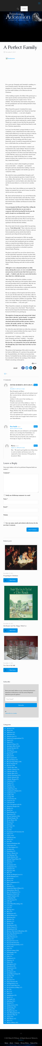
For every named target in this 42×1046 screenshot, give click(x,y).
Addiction (9, 732)
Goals (8, 863)
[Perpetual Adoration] (21, 3)
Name (5, 499)
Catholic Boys (11, 767)
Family (9, 835)
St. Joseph (9, 999)
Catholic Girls (10, 771)
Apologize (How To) (12, 746)
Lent (8, 902)
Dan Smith (13, 426)
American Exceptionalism (14, 738)
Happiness (9, 871)
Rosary (9, 970)
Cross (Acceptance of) (13, 804)
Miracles (9, 919)
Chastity (9, 785)
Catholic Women (11, 779)
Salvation (9, 980)
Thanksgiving (10, 1011)
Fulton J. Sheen (11, 853)
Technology (10, 1007)
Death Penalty (10, 812)
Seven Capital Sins (12, 985)
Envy (8, 828)
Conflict (9, 795)
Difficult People (11, 818)
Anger (8, 742)
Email (5, 507)
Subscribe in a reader (11, 713)
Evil (8, 830)
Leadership (10, 898)
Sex (8, 989)
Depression (10, 814)
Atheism (9, 750)
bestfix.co (21, 1040)
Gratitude (9, 869)
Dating (8, 808)
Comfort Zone (10, 789)
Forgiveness (10, 845)
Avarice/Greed (11, 752)
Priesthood (10, 958)
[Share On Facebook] (23, 368)
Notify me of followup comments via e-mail (18, 495)
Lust (8, 908)
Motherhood (10, 929)
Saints (8, 978)
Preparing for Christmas (10, 576)
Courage (9, 797)
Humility (9, 886)
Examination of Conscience (14, 832)
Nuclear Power (11, 935)
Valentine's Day (11, 1015)
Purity (8, 962)
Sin (8, 991)
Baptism (9, 754)
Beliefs (9, 756)
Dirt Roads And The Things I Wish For (15, 626)
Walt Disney (10, 1018)
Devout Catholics (11, 816)
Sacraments (10, 972)
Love (8, 906)
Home (6, 1043)
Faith (8, 834)
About (11, 1043)
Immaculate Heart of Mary (14, 888)
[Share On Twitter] (27, 368)
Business (9, 765)
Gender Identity (11, 857)
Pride (8, 956)
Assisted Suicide (11, 748)
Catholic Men (10, 773)
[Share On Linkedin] (31, 368)
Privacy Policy (25, 1043)
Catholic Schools (11, 777)
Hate (8, 872)
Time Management (12, 1013)
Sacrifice (9, 976)
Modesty (9, 921)
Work (8, 1020)
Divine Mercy (10, 820)
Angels (9, 740)
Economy (9, 826)
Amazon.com (10, 736)
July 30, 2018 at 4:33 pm (16, 428)
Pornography (10, 952)
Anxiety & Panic (11, 744)
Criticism (9, 802)
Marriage (9, 909)
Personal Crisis (11, 941)
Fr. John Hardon (11, 847)
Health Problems (11, 876)
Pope (8, 948)
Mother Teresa (11, 927)
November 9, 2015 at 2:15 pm (17, 389)
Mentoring (10, 917)
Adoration (9, 734)
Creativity (9, 800)
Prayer (8, 954)
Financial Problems (12, 843)
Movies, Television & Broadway (16, 931)
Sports (8, 997)
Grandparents (10, 867)
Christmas (9, 787)
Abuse (8, 730)
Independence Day (12, 890)
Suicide (9, 1003)
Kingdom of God (11, 894)
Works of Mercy (11, 1022)
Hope (8, 884)
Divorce (9, 822)
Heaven (9, 878)
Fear (8, 841)
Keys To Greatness (12, 892)
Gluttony (9, 861)
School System (11, 981)
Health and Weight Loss (13, 874)
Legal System (10, 900)
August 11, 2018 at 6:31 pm (18, 447)
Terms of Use (33, 1043)
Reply (35, 385)
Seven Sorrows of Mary (13, 987)
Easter (8, 824)
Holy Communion (12, 882)
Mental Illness (11, 915)
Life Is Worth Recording (13, 904)
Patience (9, 939)
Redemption (10, 964)
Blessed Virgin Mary (12, 761)
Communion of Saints (13, 791)
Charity (9, 783)
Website (5, 515)
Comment (6, 473)
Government (10, 865)
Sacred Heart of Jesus (12, 974)
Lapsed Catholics (11, 896)
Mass (8, 911)
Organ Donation (11, 937)
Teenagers (9, 1009)
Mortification (10, 925)
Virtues (9, 1017)
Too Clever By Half (9, 665)
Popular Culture (11, 950)
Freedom (9, 849)
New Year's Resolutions (13, 933)
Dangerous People (12, 806)
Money (9, 923)
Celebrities (10, 781)
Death (8, 810)
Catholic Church (11, 769)
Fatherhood (10, 837)
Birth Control (10, 758)
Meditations (10, 913)
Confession (10, 793)
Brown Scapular (11, 763)
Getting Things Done (12, 859)
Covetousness (10, 798)
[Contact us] (34, 368)
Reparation (10, 966)
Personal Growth (11, 943)
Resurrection (10, 968)
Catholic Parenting (12, 775)
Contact (24, 9)
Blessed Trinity (11, 760)
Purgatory (9, 960)
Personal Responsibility (13, 944)
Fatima (8, 839)
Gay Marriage (10, 855)
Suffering (9, 1001)
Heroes (8, 880)
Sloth (8, 993)
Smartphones (10, 995)
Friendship (10, 851)
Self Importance (11, 983)
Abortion (9, 728)
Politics (9, 946)
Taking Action (11, 1005)
